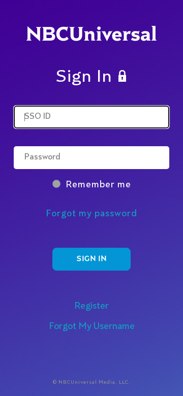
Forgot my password (91, 213)
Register (91, 306)
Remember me (98, 184)
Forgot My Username (92, 326)
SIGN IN (92, 258)
